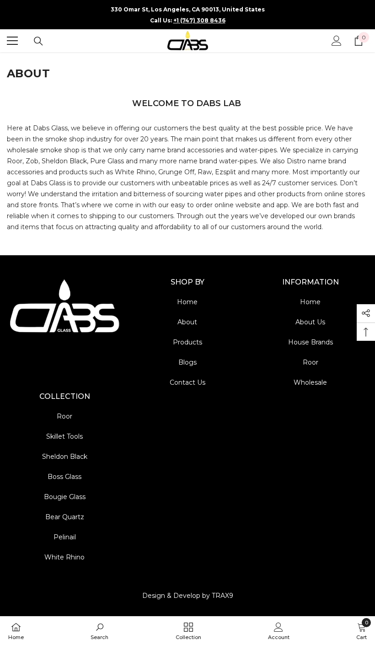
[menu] (12, 40)
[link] (99, 630)
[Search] (38, 41)
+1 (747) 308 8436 (199, 20)
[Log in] (337, 41)
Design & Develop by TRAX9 (187, 595)
